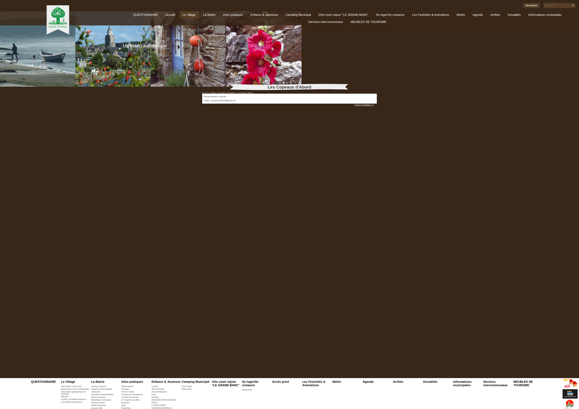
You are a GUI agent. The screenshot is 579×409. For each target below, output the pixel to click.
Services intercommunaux (325, 22)
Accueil (170, 14)
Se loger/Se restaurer (390, 14)
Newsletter (531, 5)
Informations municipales (545, 14)
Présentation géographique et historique (73, 393)
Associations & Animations (72, 402)
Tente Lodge (187, 386)
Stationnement (127, 386)
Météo (461, 14)
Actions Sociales (98, 403)
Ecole (154, 394)
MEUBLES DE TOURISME (368, 22)
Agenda (478, 14)
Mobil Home (187, 389)
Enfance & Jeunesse (264, 14)
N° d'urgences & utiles (130, 400)
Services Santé (127, 392)
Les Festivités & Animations (430, 14)
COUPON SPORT (159, 405)
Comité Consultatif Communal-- (74, 399)
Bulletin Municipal (98, 405)
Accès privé (280, 381)
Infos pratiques (233, 14)
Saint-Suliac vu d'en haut (71, 386)
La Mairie (209, 14)
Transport (125, 389)
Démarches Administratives (102, 394)
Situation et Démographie (101, 389)
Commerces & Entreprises (132, 394)
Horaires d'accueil (98, 386)
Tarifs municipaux (98, 397)
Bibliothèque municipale (101, 400)
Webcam (64, 397)
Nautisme (125, 403)
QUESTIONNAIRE (145, 14)
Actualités (514, 14)
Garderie (155, 397)
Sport (123, 405)
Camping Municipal (298, 14)
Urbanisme (95, 392)
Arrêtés (495, 14)
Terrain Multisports (159, 392)
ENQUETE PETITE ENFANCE (164, 400)
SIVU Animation (158, 389)
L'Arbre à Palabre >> (364, 105)
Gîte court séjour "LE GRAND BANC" (343, 14)
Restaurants (247, 390)
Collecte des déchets (130, 397)
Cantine (155, 386)
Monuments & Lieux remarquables (75, 389)
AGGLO (155, 403)
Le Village (189, 14)
